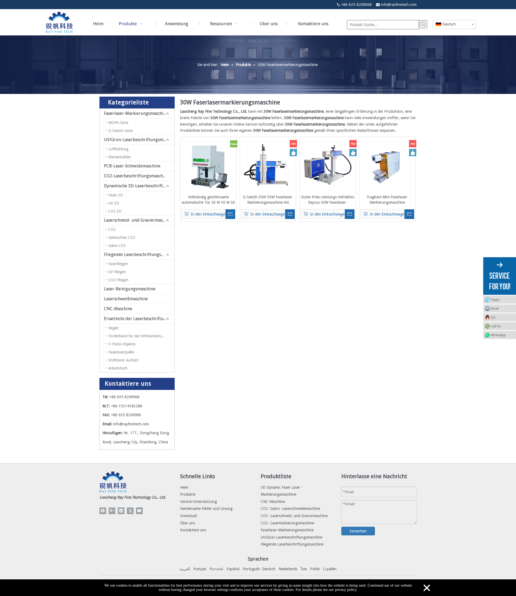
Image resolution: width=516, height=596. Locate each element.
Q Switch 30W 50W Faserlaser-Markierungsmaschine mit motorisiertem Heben (268, 200)
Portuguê (250, 569)
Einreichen (358, 531)
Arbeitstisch (117, 368)
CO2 (112, 229)
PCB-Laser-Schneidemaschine (132, 166)
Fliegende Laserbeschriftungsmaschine (139, 254)
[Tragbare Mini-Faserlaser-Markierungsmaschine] (387, 164)
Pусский (216, 569)
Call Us (496, 326)
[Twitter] (130, 510)
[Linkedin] (121, 510)
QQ (493, 317)
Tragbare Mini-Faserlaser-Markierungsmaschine (387, 199)
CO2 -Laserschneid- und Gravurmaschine (294, 516)
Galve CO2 (117, 245)
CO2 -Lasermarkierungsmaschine (287, 523)
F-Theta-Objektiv (122, 344)
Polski (315, 569)
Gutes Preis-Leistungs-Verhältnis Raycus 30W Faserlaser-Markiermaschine (327, 200)
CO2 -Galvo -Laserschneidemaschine (290, 508)
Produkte (187, 494)
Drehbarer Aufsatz (123, 360)
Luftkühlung (118, 149)
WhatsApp (498, 335)
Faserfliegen (118, 264)
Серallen (329, 569)
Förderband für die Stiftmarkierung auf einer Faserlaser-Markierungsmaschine (141, 336)
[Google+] (112, 510)
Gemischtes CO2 (121, 237)
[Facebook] (102, 510)
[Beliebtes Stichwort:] (423, 24)
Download (188, 516)
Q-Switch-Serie (120, 131)
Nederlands (288, 569)
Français (199, 569)
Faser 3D (115, 195)
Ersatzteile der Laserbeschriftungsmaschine (139, 318)
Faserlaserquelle (121, 352)
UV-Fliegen (117, 272)
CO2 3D (114, 211)
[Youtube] (139, 510)
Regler (113, 328)
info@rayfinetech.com (399, 4)
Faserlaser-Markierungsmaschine (136, 113)
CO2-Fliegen (118, 280)
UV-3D (113, 203)
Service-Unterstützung (198, 501)
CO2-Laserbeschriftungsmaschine (136, 175)
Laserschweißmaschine (126, 298)
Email (495, 308)
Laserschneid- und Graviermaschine (138, 220)
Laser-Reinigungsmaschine (129, 288)
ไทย (303, 569)
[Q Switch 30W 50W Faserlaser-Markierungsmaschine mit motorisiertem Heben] (268, 164)
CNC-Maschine (118, 308)
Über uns (187, 523)
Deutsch (268, 569)
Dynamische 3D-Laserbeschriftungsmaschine (139, 185)
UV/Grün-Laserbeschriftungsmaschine (139, 139)
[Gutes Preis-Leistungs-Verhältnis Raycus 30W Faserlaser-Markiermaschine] (327, 164)
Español (233, 569)
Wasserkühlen (119, 157)
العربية (185, 569)
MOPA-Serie (118, 122)
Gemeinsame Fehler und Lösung (206, 508)
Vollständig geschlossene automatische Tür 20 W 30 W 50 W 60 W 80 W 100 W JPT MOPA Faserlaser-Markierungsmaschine (208, 200)
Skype (495, 299)
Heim (184, 487)
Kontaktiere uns (193, 530)
